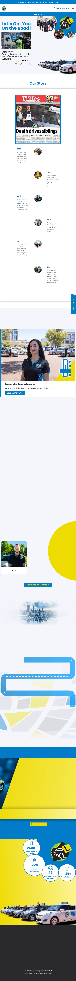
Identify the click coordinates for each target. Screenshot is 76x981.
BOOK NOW (38, 14)
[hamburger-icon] (73, 8)
